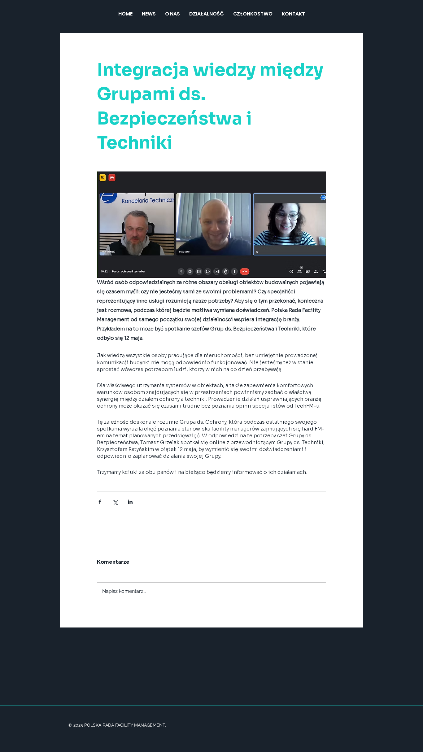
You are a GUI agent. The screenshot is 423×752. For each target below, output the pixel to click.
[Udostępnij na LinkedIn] (130, 502)
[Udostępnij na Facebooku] (100, 502)
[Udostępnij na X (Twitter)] (115, 502)
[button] (207, 14)
